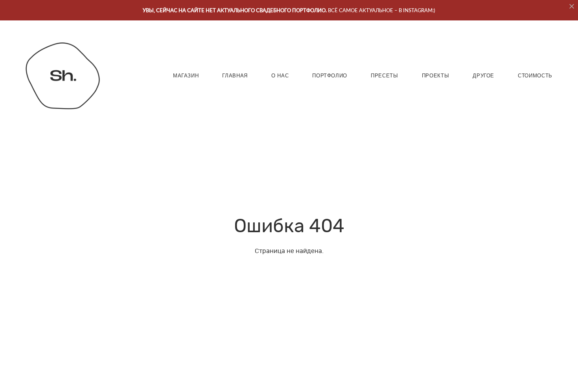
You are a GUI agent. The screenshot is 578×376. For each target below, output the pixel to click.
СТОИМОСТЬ (535, 76)
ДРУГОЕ (483, 76)
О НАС (280, 76)
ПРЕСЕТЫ (384, 76)
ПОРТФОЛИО (329, 76)
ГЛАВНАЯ (235, 76)
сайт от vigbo (289, 358)
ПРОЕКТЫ (435, 76)
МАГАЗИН (186, 76)
